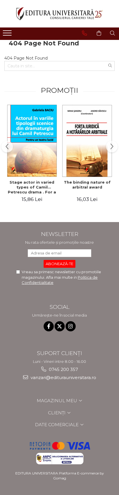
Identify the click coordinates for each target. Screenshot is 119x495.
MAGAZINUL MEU (57, 400)
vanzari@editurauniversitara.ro (62, 377)
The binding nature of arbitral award (87, 184)
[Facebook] (49, 326)
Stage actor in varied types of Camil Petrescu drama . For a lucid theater (32, 187)
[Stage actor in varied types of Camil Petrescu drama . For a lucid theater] (31, 141)
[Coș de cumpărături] (99, 33)
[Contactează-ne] (84, 33)
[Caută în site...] (112, 33)
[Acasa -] (59, 13)
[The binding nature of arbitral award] (87, 141)
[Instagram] (71, 326)
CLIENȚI (57, 412)
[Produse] (8, 34)
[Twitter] (60, 326)
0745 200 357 (63, 369)
